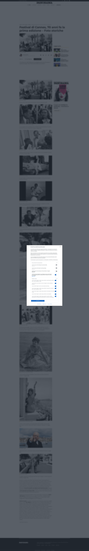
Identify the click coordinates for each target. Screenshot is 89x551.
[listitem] (44, 262)
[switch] (56, 265)
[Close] (60, 247)
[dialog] (44, 275)
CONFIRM (38, 300)
